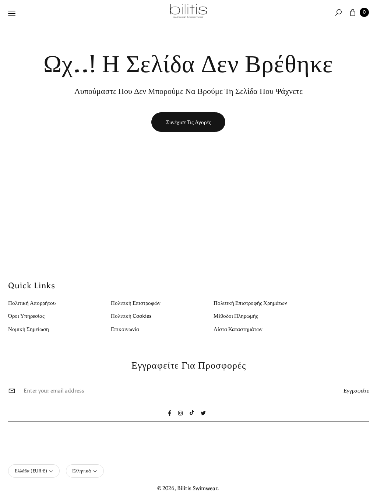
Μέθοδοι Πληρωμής (236, 315)
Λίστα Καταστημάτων (238, 329)
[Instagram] (180, 413)
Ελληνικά (81, 471)
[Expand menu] (11, 13)
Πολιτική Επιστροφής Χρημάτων (250, 302)
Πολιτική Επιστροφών (136, 302)
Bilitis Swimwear (197, 488)
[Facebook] (169, 413)
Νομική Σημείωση (28, 329)
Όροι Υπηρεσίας (26, 315)
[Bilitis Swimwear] (188, 11)
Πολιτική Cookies (131, 315)
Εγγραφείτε (356, 390)
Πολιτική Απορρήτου (32, 302)
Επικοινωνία (125, 329)
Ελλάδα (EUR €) (31, 471)
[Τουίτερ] (203, 413)
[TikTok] (192, 412)
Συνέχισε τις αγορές (188, 122)
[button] (338, 12)
